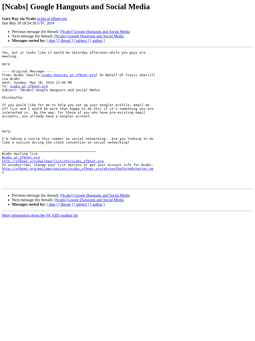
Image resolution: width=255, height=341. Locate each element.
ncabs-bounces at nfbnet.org (69, 75)
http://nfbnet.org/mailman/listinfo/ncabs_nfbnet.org (53, 161)
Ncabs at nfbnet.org (21, 157)
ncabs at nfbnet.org (52, 18)
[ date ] (52, 40)
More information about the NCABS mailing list (40, 215)
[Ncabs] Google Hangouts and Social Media (95, 31)
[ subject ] (81, 40)
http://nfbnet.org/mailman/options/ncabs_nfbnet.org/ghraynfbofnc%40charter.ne (77, 168)
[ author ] (97, 40)
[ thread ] (66, 40)
